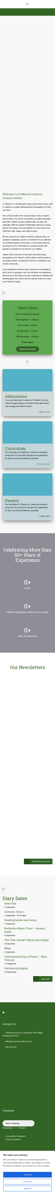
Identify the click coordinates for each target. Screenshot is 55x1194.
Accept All (27, 1175)
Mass (7, 948)
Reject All (27, 1188)
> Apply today (44, 412)
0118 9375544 (10, 1047)
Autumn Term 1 (14, 911)
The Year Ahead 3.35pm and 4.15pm (26, 940)
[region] (27, 1172)
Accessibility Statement (15, 1136)
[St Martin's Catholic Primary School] (27, 4)
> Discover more (43, 464)
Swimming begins (16, 968)
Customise (27, 1182)
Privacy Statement (13, 1139)
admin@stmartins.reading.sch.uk (18, 1041)
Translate (22, 1128)
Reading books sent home (20, 920)
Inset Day (10, 903)
